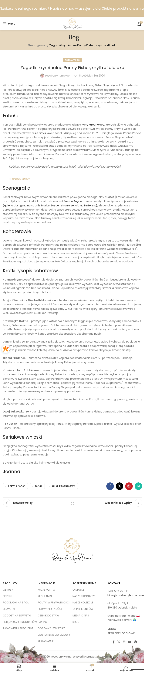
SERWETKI (9, 609)
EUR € (136, 666)
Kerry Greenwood (93, 124)
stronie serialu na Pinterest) (79, 205)
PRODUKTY (10, 583)
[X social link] (119, 486)
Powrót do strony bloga (72, 503)
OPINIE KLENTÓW (82, 609)
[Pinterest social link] (129, 486)
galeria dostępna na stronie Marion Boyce (31, 205)
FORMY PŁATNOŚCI (50, 609)
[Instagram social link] (123, 642)
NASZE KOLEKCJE (82, 602)
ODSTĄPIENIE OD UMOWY (54, 635)
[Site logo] (73, 23)
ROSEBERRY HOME (84, 583)
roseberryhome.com (58, 75)
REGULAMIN (45, 596)
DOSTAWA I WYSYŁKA (51, 628)
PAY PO (42, 622)
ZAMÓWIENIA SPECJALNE (18, 628)
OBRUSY (8, 590)
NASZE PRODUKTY (83, 596)
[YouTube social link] (130, 642)
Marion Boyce (73, 201)
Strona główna (37, 45)
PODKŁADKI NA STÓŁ (16, 602)
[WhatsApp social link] (138, 486)
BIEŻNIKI (7, 596)
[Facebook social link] (110, 486)
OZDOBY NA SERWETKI (17, 615)
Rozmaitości (72, 59)
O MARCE (78, 590)
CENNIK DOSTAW (48, 615)
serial (38, 486)
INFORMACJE (46, 583)
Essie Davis (39, 133)
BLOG (75, 622)
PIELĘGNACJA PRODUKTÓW (20, 622)
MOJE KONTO (46, 590)
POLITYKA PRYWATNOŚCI (53, 602)
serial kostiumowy (63, 486)
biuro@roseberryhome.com (125, 595)
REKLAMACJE (46, 641)
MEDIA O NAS (80, 615)
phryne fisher (16, 486)
